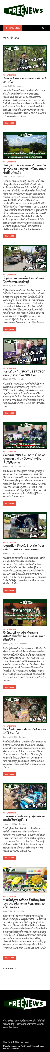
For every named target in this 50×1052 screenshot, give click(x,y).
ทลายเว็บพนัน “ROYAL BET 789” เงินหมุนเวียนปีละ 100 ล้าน (24, 373)
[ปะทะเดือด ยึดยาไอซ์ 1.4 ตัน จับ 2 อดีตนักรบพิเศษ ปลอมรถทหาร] (25, 526)
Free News (24, 1042)
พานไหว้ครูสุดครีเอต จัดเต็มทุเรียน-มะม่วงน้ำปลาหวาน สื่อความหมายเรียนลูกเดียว (24, 903)
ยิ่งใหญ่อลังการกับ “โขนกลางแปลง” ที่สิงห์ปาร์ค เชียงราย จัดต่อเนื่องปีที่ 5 (24, 636)
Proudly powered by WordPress (16, 1046)
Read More (8, 122)
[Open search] (43, 28)
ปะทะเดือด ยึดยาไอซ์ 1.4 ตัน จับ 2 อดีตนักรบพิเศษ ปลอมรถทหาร (23, 547)
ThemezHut (14, 1048)
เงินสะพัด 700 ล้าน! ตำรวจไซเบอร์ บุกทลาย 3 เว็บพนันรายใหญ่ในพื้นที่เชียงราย (24, 458)
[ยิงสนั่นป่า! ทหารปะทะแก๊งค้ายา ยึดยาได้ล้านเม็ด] (25, 710)
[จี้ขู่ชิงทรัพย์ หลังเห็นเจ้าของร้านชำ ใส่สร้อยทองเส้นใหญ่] (25, 259)
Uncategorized (9, 75)
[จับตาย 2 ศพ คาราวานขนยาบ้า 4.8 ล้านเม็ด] (25, 59)
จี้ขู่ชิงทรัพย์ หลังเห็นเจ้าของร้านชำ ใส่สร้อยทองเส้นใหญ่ (24, 280)
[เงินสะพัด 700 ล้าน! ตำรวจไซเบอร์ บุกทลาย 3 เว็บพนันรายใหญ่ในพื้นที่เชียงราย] (25, 436)
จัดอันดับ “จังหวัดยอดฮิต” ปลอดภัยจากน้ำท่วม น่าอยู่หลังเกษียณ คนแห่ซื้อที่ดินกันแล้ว (24, 168)
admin (21, 86)
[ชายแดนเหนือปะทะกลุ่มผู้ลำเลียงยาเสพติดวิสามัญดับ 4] (25, 797)
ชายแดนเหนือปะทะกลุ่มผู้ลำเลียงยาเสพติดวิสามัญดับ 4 (24, 818)
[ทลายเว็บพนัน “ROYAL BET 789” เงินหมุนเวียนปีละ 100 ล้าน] (25, 352)
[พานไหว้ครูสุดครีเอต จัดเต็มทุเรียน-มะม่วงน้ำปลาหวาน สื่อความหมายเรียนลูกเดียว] (25, 880)
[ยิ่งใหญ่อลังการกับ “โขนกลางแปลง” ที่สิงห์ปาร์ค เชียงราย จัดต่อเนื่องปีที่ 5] (25, 613)
